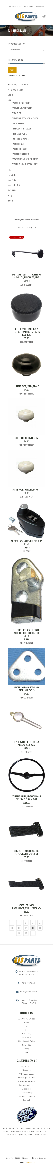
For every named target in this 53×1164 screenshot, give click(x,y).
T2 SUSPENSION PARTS (20, 154)
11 (19, 928)
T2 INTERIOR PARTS (19, 133)
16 (26, 933)
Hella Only (12, 175)
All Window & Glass (15, 89)
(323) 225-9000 (28, 983)
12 (26, 928)
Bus (9, 99)
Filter (12, 70)
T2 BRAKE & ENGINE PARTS (22, 108)
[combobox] (26, 227)
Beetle (10, 94)
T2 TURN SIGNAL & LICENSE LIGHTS (25, 164)
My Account (39, 6)
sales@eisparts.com (28, 992)
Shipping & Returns (26, 1078)
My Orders (28, 6)
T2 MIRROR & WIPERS (20, 138)
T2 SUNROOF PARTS (19, 149)
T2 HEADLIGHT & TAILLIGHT (22, 128)
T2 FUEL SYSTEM (18, 123)
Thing (10, 195)
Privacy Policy (27, 1092)
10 (12, 928)
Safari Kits (12, 190)
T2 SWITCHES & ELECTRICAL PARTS (25, 159)
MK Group (31, 1162)
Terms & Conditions (26, 1096)
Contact (26, 1100)
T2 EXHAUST (16, 113)
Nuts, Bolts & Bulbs (15, 185)
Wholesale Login (15, 6)
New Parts (12, 180)
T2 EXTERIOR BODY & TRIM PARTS (25, 118)
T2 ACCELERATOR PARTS (21, 103)
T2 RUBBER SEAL (18, 143)
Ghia (9, 170)
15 (19, 933)
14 (40, 928)
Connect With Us (26, 1085)
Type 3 (10, 200)
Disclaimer (26, 1089)
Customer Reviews (26, 1081)
